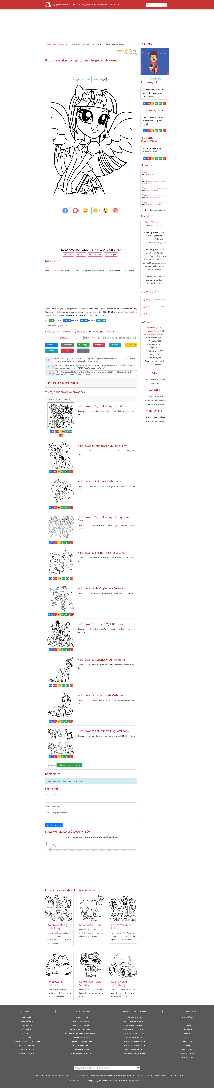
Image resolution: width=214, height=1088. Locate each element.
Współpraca (187, 1049)
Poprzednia (85, 79)
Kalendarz (187, 1033)
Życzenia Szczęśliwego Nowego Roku (80, 1033)
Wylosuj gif (155, 78)
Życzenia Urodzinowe (80, 1021)
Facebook (51, 345)
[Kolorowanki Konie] (91, 908)
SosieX (148, 306)
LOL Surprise (149, 421)
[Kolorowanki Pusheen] (59, 964)
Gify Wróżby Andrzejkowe (154, 204)
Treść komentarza (52, 806)
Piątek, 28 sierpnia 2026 (155, 222)
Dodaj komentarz (54, 825)
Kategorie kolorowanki (153, 334)
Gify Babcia (26, 1033)
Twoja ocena (50, 794)
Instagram (99, 345)
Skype (51, 350)
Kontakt (187, 1045)
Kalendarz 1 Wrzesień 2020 (154, 197)
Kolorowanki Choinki (133, 1049)
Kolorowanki (101, 4)
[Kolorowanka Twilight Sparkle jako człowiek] (91, 139)
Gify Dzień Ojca (27, 1021)
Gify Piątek (150, 174)
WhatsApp (83, 345)
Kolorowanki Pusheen (55, 983)
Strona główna (187, 1017)
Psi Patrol (148, 417)
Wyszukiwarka (187, 1057)
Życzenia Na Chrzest (80, 1045)
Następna (98, 79)
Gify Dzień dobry (27, 1049)
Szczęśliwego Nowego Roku (155, 404)
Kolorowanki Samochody (119, 983)
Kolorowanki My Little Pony (69, 765)
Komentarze (96, 254)
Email (83, 350)
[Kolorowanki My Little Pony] (59, 908)
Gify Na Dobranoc (26, 1045)
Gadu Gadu (131, 345)
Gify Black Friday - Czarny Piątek (27, 1041)
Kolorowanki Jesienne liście (133, 1041)
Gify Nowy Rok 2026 (27, 1053)
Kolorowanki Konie (91, 925)
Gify (77, 4)
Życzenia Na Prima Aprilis (80, 1053)
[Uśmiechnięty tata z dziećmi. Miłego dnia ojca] (155, 61)
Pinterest (67, 350)
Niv (147, 314)
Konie (155, 417)
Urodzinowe (159, 396)
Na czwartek (149, 400)
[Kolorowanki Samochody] (123, 964)
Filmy (187, 1037)
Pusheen (162, 417)
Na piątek (149, 396)
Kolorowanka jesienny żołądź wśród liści (152, 150)
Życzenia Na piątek (80, 1017)
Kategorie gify (152, 327)
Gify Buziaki (27, 1037)
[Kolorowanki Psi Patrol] (123, 908)
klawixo (148, 299)
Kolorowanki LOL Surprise (90, 983)
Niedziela (151, 383)
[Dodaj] (114, 4)
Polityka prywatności (187, 1053)
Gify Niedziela (26, 1029)
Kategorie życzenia (153, 331)
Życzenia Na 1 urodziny (80, 1037)
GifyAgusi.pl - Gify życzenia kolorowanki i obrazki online (106, 1080)
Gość (145, 172)
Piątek (147, 379)
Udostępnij (111, 254)
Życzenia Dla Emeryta (153, 190)
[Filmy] (111, 4)
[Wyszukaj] (165, 5)
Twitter (115, 345)
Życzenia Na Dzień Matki (80, 1029)
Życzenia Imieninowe (80, 1049)
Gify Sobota (27, 1025)
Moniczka (64, 325)
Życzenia (87, 4)
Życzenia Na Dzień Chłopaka (80, 1041)
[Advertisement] (107, 24)
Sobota (162, 379)
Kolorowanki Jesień (134, 1037)
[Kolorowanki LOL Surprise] (91, 964)
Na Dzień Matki (160, 400)
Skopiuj (65, 338)
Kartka (81, 254)
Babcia (158, 383)
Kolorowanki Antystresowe (134, 1053)
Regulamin (187, 1041)
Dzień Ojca (154, 379)
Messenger (67, 345)
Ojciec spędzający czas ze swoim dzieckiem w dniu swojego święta (153, 93)
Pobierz (69, 254)
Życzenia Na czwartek (80, 1025)
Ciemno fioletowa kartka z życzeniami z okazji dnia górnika (153, 120)
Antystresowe (160, 421)
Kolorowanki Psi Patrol (121, 926)
